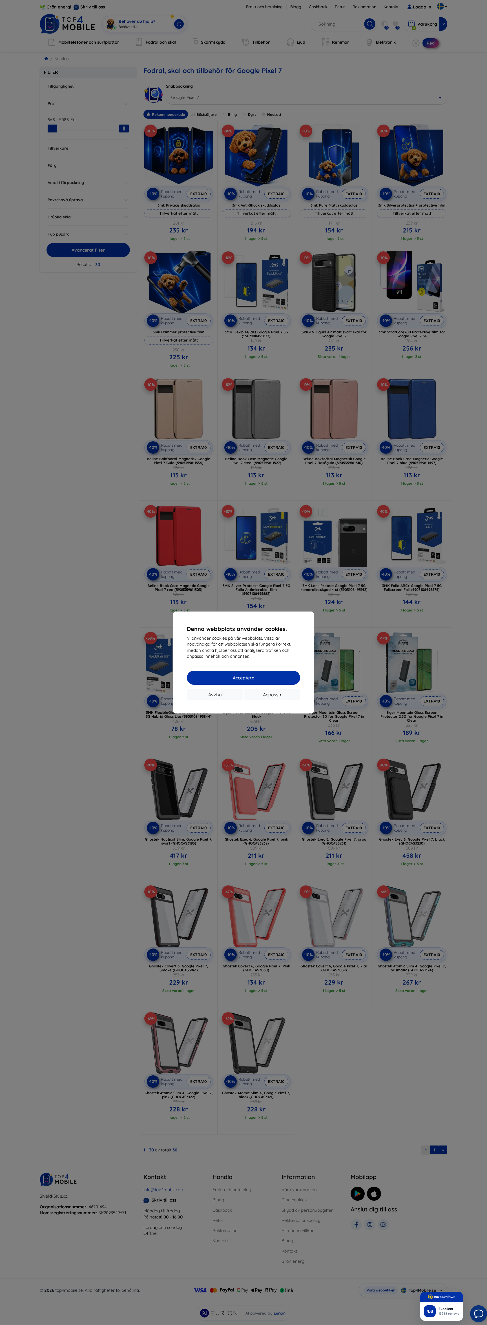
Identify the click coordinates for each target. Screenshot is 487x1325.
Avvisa (215, 694)
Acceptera (243, 678)
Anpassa (272, 694)
